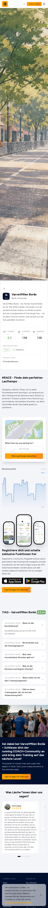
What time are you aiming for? (19, 443)
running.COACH (9, 879)
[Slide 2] (22, 856)
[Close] (41, 895)
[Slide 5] (27, 856)
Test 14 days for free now (16, 590)
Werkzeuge (31, 879)
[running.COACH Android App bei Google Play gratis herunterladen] (35, 581)
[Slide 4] (25, 856)
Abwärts (40, 331)
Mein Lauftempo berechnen (24, 456)
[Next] (43, 829)
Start (5, 883)
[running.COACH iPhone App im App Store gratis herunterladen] (12, 581)
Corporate (7, 907)
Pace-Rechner (31, 883)
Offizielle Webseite (10, 362)
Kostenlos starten (34, 4)
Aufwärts (26, 331)
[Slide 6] (29, 856)
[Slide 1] (19, 856)
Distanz (11, 331)
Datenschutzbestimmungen (18, 902)
